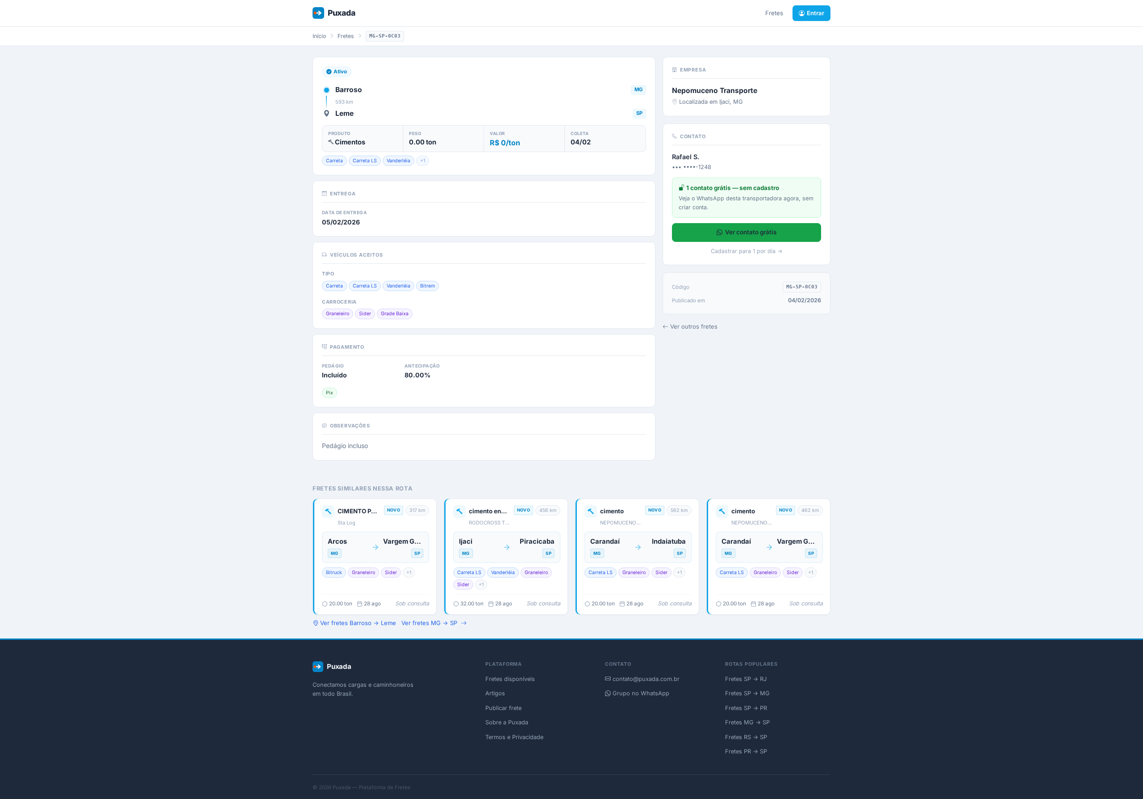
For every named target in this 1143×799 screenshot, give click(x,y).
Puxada (341, 12)
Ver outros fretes (694, 326)
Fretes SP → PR (746, 708)
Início (319, 36)
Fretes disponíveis (510, 679)
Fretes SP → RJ (746, 679)
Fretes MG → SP (747, 722)
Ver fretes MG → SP (429, 622)
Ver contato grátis (750, 232)
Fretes (774, 13)
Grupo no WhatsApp (640, 693)
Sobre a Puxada (506, 722)
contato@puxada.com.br (645, 679)
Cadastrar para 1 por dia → (747, 251)
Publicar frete (503, 708)
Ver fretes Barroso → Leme (358, 622)
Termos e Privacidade (514, 737)
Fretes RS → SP (746, 737)
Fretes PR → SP (746, 751)
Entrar (815, 13)
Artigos (495, 693)
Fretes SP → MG (747, 693)
